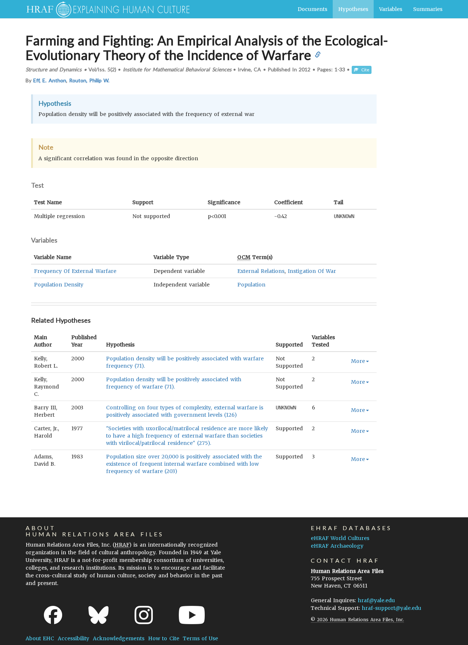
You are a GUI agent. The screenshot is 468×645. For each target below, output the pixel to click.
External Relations (260, 271)
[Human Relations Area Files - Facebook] (53, 615)
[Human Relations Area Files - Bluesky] (98, 615)
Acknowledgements (118, 638)
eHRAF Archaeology (337, 546)
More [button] (358, 361)
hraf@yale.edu (376, 600)
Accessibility (73, 638)
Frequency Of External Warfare (75, 271)
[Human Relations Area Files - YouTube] (192, 615)
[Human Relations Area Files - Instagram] (144, 615)
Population (251, 284)
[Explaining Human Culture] (105, 9)
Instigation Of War (312, 271)
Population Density (58, 284)
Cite (363, 69)
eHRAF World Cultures (340, 538)
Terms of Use (200, 638)
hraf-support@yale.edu (391, 608)
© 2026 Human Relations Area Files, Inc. (357, 619)
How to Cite (163, 638)
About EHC (40, 638)
